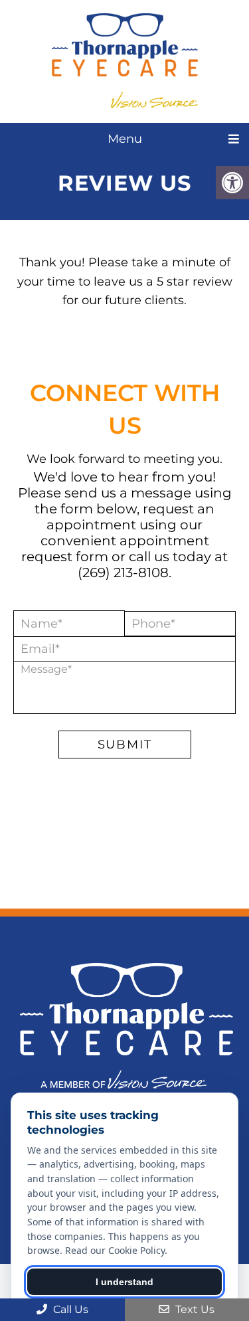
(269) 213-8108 (123, 572)
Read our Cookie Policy (115, 1250)
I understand (124, 1282)
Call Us (69, 1309)
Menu (125, 139)
